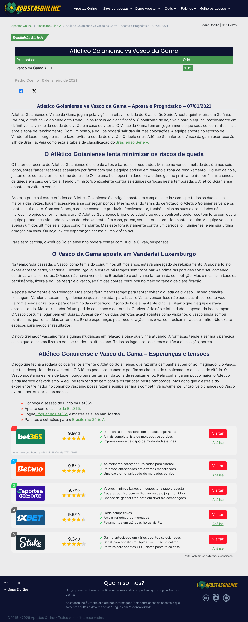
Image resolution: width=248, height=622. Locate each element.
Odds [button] (169, 8)
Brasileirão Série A (48, 26)
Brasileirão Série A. (133, 142)
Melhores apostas (213, 8)
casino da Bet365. (65, 408)
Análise (218, 442)
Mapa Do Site (17, 589)
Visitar (218, 433)
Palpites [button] (187, 8)
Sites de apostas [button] (116, 8)
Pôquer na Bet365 (51, 414)
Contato (13, 583)
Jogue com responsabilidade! (132, 607)
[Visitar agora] (30, 436)
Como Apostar (146, 8)
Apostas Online (85, 8)
